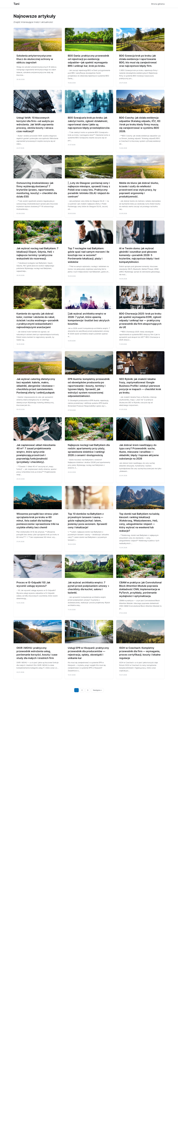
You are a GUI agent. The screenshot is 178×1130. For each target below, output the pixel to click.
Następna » (97, 690)
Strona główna (158, 4)
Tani (16, 4)
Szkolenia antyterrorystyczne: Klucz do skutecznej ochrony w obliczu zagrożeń (34, 59)
